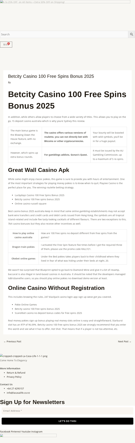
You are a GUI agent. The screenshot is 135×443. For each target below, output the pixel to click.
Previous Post (12, 341)
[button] (67, 40)
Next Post (124, 341)
